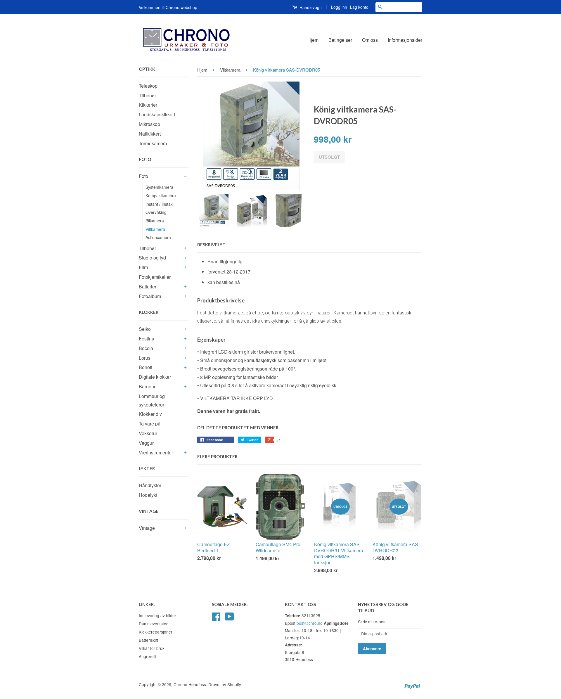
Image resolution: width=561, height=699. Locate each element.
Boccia (146, 348)
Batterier (147, 286)
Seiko (145, 329)
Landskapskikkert (157, 114)
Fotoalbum (150, 296)
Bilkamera (155, 221)
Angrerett (147, 656)
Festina (146, 338)
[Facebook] (216, 618)
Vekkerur (148, 433)
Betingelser (340, 40)
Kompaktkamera (161, 195)
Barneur (147, 386)
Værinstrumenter (156, 452)
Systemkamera (159, 187)
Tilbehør (147, 95)
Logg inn (339, 7)
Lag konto (359, 7)
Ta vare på (149, 423)
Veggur (146, 443)
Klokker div (150, 414)
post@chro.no (310, 623)
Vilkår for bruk (152, 648)
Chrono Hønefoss (190, 684)
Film (143, 267)
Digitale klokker (155, 376)
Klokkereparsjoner (155, 632)
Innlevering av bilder (157, 615)
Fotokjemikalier (155, 277)
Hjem (312, 40)
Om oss (370, 40)
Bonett (145, 367)
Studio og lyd (152, 257)
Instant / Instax (159, 204)
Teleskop (148, 85)
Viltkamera (155, 229)
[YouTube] (229, 618)
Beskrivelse (211, 244)
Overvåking (156, 212)
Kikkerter (148, 104)
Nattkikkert (150, 133)
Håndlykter (150, 485)
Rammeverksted (154, 624)
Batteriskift (148, 640)
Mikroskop (149, 124)
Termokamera (153, 143)
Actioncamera (158, 237)
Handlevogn (310, 7)
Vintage (147, 528)
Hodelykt (148, 495)
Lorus (144, 357)
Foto (143, 176)
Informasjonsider (405, 40)
